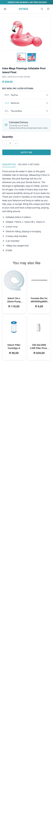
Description (9, 164)
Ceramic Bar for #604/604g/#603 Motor (39, 301)
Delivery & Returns (28, 164)
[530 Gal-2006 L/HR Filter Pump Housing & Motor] (39, 326)
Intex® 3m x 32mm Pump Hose (14, 301)
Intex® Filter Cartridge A (13, 346)
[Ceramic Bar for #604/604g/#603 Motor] (39, 280)
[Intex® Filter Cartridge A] (14, 326)
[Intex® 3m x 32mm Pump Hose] (14, 280)
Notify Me (26, 152)
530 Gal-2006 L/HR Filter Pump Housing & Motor (39, 348)
